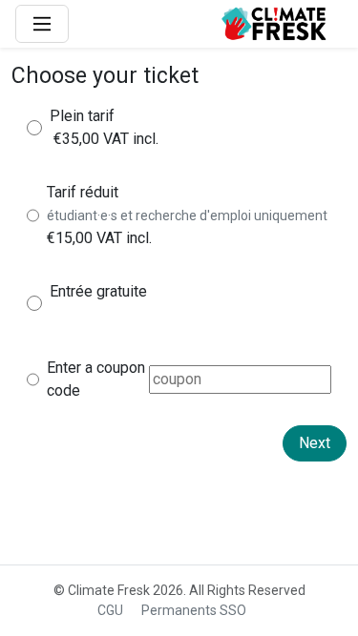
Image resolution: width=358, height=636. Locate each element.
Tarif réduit (82, 192)
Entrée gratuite (98, 291)
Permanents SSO (193, 610)
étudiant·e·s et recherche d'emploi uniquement (187, 215)
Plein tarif (82, 116)
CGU (110, 610)
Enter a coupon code (96, 379)
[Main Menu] (42, 24)
